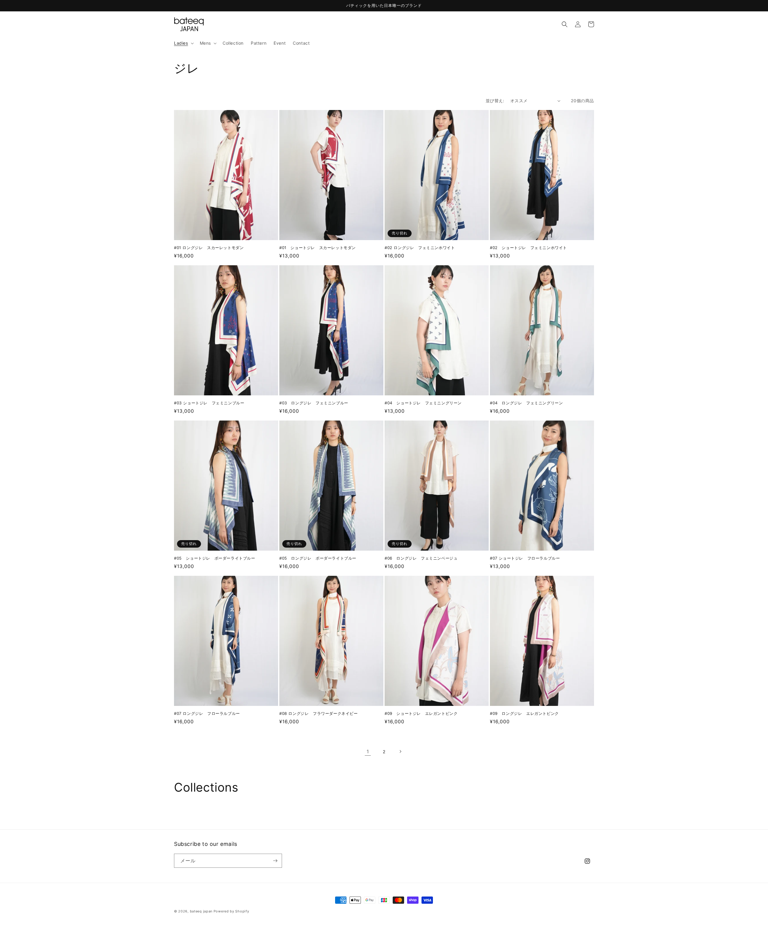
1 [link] (368, 751)
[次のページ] (400, 751)
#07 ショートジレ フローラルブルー (525, 558)
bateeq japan (201, 911)
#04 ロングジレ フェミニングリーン (526, 402)
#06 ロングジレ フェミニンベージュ (421, 558)
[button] (183, 43)
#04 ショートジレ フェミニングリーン (423, 402)
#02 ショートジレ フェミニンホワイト (528, 247)
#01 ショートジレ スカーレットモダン (317, 247)
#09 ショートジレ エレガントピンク (421, 713)
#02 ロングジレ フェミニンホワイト (420, 247)
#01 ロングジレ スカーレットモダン (209, 247)
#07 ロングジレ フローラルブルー (207, 713)
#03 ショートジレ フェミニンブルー (209, 402)
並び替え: (495, 100)
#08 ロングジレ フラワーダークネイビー (318, 713)
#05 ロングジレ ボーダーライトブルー (317, 558)
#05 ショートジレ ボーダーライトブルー (214, 558)
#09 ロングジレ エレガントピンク (524, 713)
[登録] (275, 861)
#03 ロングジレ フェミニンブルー (313, 402)
